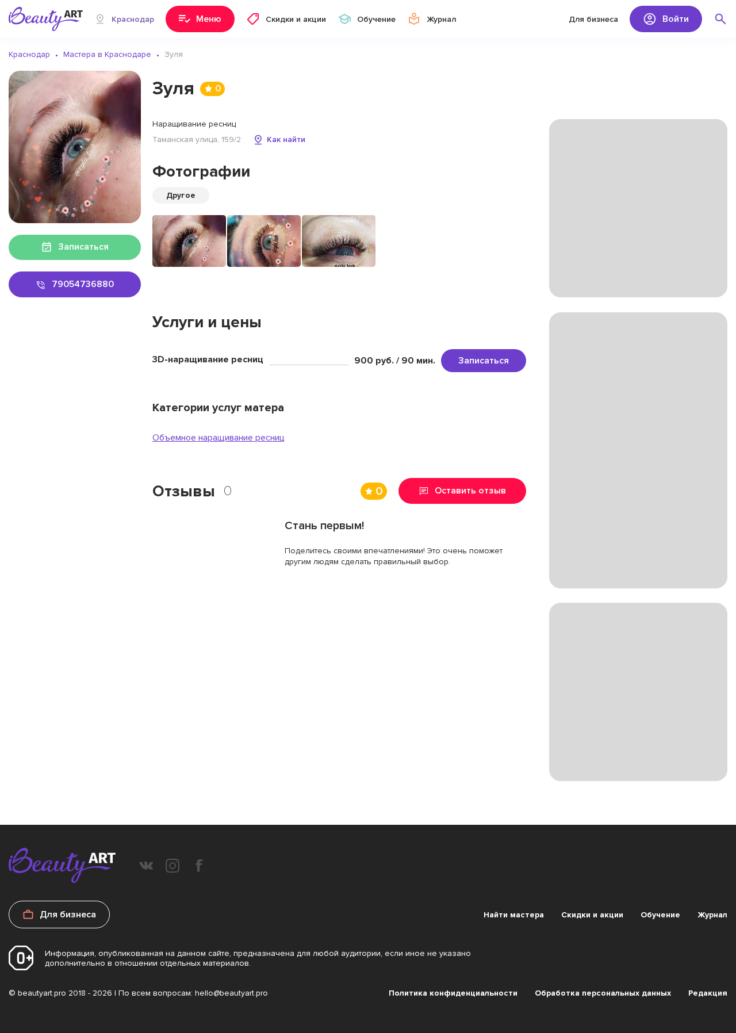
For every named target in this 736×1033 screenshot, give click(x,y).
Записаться (483, 360)
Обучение (660, 915)
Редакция (707, 993)
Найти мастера (514, 915)
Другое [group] (180, 195)
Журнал (712, 915)
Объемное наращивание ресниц (218, 437)
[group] (189, 241)
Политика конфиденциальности (453, 993)
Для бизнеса (593, 19)
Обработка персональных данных (603, 993)
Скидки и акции (592, 915)
